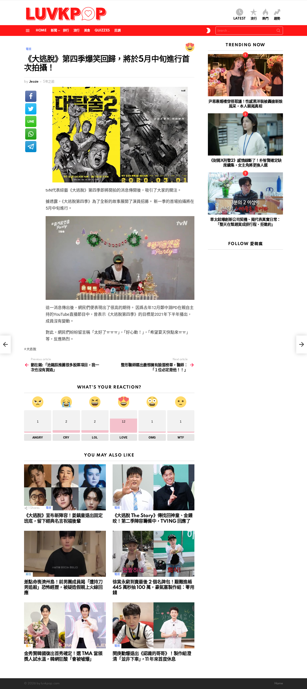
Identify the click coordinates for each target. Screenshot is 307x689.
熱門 (265, 18)
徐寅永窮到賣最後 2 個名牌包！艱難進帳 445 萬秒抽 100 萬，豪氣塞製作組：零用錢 (153, 587)
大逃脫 (31, 349)
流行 (254, 18)
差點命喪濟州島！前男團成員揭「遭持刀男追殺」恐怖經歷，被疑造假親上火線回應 (63, 587)
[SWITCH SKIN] (208, 30)
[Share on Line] (30, 121)
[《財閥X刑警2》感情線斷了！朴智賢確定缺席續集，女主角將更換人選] (245, 134)
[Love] (189, 47)
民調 (117, 30)
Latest (239, 18)
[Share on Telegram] (30, 146)
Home (41, 30)
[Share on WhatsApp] (30, 134)
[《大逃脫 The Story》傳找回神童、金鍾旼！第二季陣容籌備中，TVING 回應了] (153, 487)
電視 (48, 508)
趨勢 (277, 18)
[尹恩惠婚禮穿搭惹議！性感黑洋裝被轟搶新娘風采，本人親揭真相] (245, 75)
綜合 (28, 574)
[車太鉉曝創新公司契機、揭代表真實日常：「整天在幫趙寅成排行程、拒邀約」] (245, 193)
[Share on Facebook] (30, 96)
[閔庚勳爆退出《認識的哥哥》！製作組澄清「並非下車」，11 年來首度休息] (153, 625)
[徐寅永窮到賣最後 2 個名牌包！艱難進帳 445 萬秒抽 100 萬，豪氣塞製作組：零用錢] (153, 554)
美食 (87, 30)
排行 (66, 30)
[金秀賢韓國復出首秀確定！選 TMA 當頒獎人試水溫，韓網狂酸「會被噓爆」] (65, 625)
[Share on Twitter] (30, 108)
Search (278, 31)
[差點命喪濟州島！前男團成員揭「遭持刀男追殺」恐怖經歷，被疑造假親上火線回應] (65, 554)
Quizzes (102, 30)
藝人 (28, 646)
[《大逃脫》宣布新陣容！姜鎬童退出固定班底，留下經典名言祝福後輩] (65, 487)
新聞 (54, 30)
